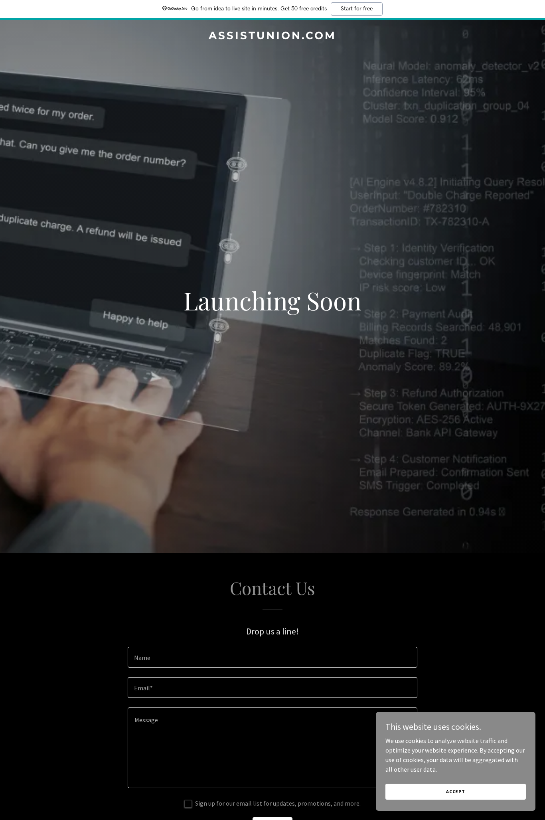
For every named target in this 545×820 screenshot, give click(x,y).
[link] (272, 37)
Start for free (357, 9)
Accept (455, 791)
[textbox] (272, 657)
